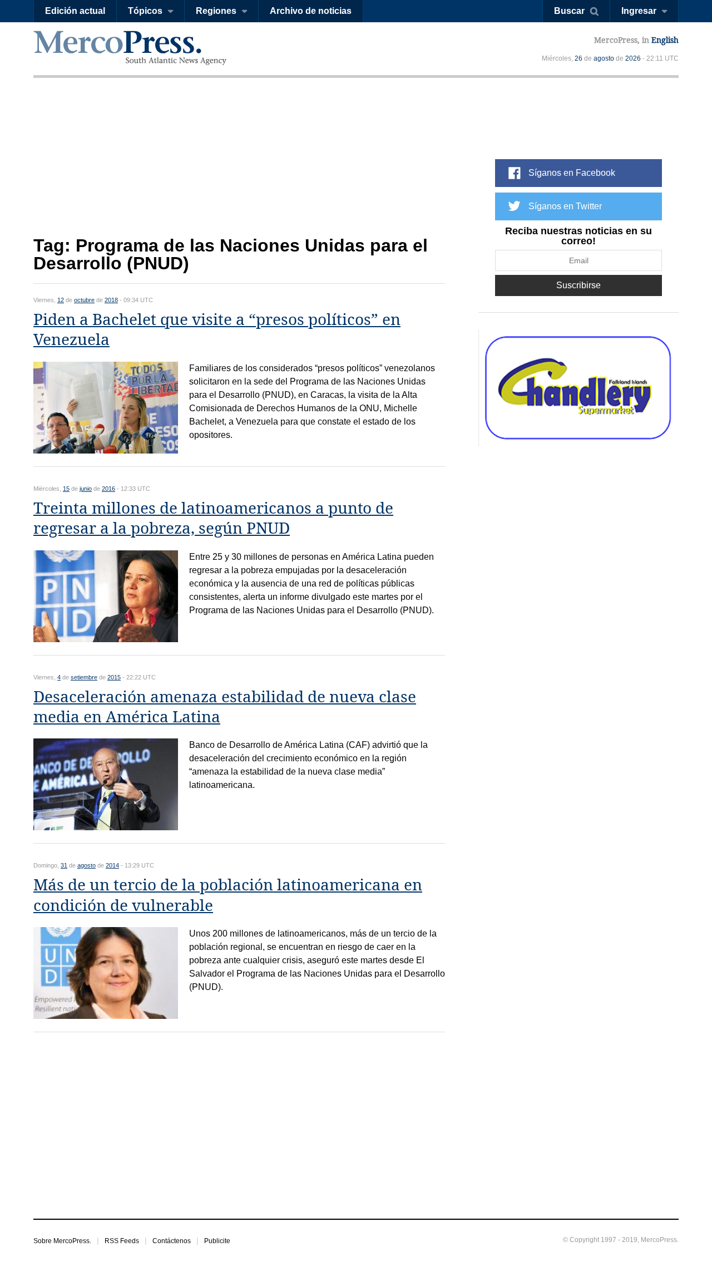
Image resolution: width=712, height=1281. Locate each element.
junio (86, 488)
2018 (111, 300)
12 (60, 300)
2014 (112, 865)
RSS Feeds (122, 1241)
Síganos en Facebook (571, 173)
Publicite (217, 1241)
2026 (633, 58)
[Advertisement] (239, 166)
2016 (108, 488)
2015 (114, 677)
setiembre (84, 677)
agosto (604, 58)
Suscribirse (578, 285)
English (665, 40)
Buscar (569, 11)
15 (66, 488)
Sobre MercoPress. (62, 1241)
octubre (84, 300)
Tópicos (145, 11)
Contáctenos (171, 1241)
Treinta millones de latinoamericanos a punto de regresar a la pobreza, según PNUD (213, 518)
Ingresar (638, 11)
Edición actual (75, 11)
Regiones (216, 11)
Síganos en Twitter (565, 206)
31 (64, 865)
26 (578, 58)
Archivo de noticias (311, 11)
